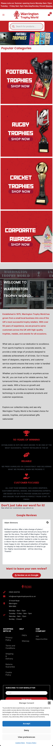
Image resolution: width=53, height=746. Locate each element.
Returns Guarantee (10, 665)
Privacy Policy (31, 743)
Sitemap (25, 641)
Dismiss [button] (49, 6)
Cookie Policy (20, 743)
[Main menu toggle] (3, 14)
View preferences (26, 737)
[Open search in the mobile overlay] (26, 26)
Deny (26, 730)
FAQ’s (24, 635)
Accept (26, 723)
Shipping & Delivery (9, 656)
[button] (49, 703)
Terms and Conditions (10, 646)
